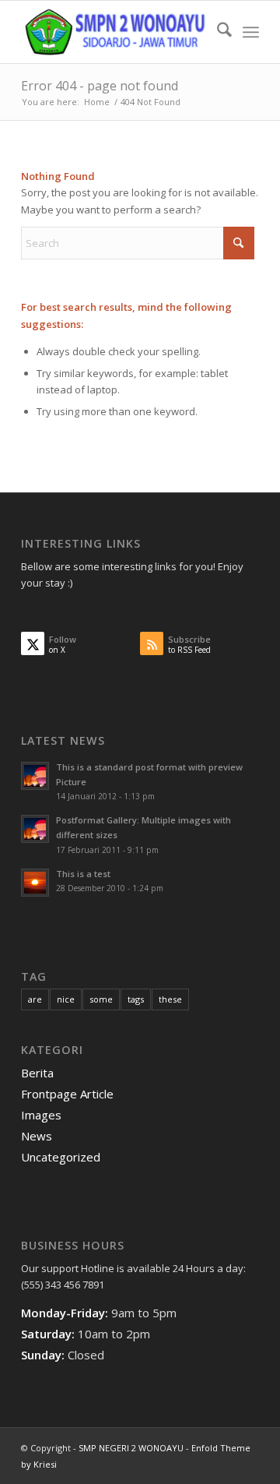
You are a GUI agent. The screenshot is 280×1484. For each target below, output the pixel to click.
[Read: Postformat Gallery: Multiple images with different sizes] (35, 829)
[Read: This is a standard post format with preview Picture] (35, 776)
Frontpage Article (67, 1094)
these (170, 999)
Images (41, 1115)
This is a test (83, 873)
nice (66, 999)
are (35, 999)
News (36, 1136)
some (101, 999)
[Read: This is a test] (35, 883)
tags (136, 999)
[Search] (216, 32)
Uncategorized (60, 1157)
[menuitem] (216, 32)
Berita (37, 1072)
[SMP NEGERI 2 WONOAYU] (116, 32)
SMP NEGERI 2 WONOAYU (131, 1448)
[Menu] (251, 32)
